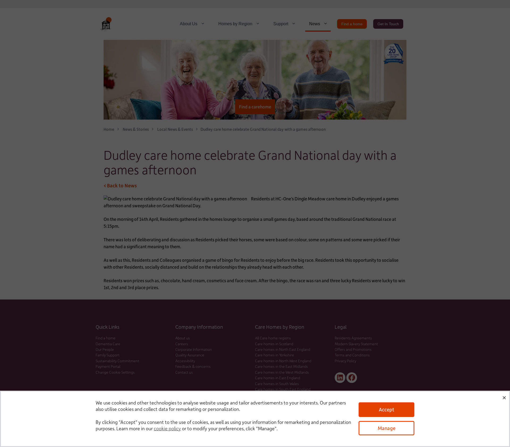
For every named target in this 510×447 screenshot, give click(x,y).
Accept (386, 409)
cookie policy (167, 428)
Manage (387, 428)
